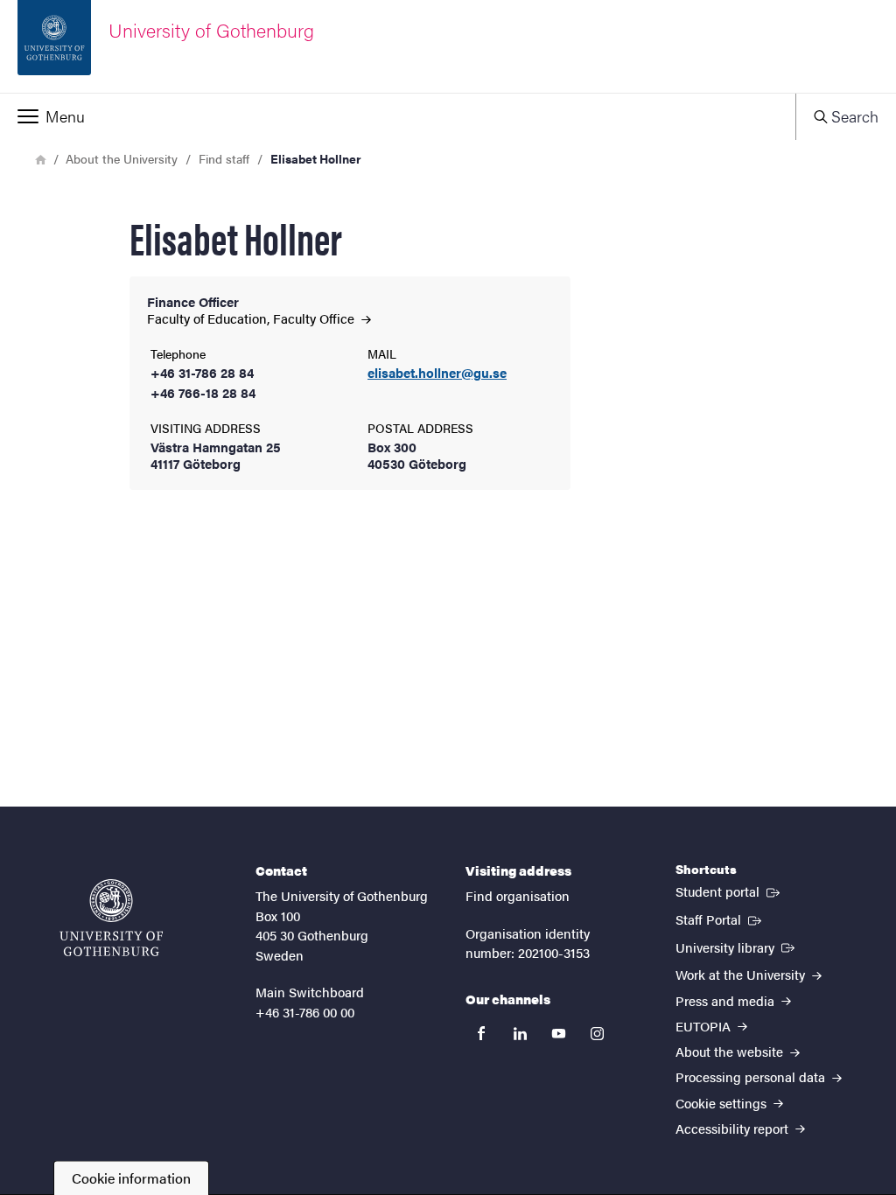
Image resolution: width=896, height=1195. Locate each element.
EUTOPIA (705, 1026)
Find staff (224, 158)
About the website (731, 1051)
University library (737, 946)
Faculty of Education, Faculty (252, 318)
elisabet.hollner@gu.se (437, 373)
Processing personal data (752, 1076)
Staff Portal (720, 918)
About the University (122, 158)
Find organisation (518, 895)
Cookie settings (723, 1103)
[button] (397, 116)
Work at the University (742, 974)
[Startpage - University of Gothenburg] (111, 918)
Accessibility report (734, 1128)
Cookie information (131, 1178)
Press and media (727, 1000)
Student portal (729, 890)
